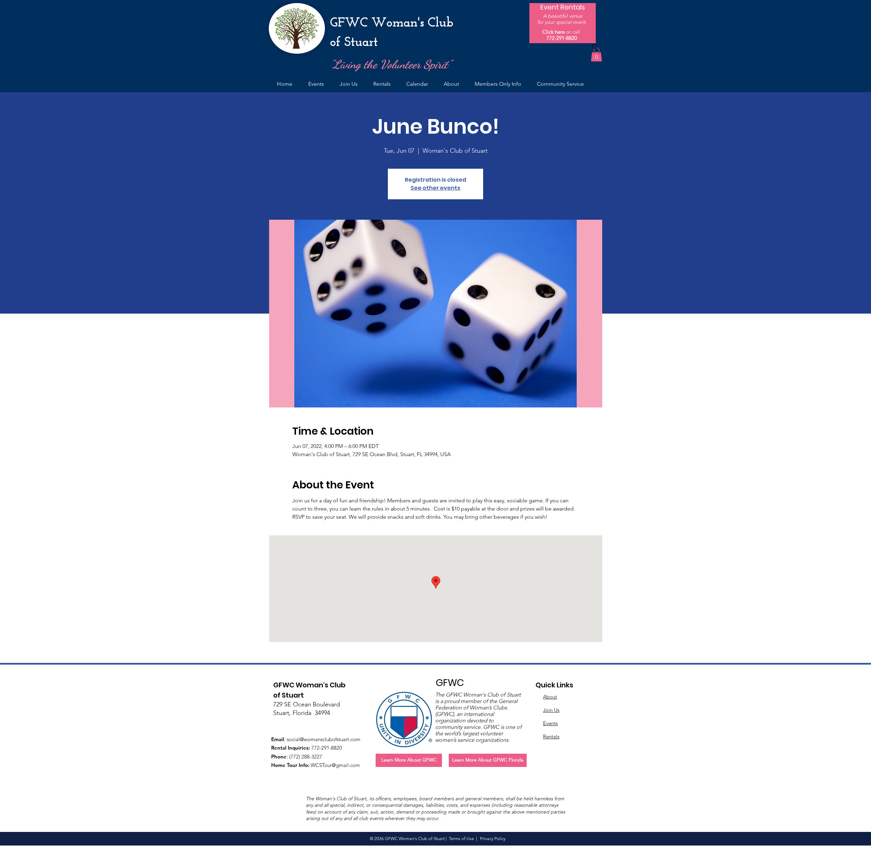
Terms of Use (461, 838)
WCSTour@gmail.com (335, 765)
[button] (596, 55)
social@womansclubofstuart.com (323, 739)
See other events (435, 188)
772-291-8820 (561, 38)
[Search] (595, 47)
